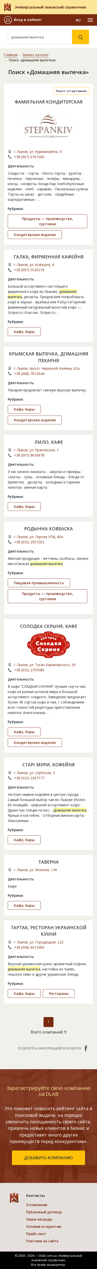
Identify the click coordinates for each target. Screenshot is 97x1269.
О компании (36, 1204)
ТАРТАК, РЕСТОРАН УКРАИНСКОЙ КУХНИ (49, 930)
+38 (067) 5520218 (29, 269)
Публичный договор (44, 1212)
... (38, 199)
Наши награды (39, 1219)
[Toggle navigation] (90, 20)
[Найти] (80, 37)
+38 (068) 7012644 (29, 373)
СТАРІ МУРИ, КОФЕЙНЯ (48, 765)
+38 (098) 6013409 (29, 947)
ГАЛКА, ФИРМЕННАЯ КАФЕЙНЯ (49, 257)
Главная (11, 54)
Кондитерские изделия (35, 234)
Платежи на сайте (42, 1241)
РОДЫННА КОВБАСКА (48, 529)
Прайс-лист (36, 1233)
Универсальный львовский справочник (50, 7)
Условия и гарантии (43, 1226)
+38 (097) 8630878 (29, 455)
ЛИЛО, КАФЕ (48, 442)
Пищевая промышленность (39, 582)
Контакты (35, 1195)
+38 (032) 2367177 (29, 778)
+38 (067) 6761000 (29, 156)
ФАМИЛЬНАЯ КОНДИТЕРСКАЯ (49, 102)
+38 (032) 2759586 (29, 670)
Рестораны (59, 993)
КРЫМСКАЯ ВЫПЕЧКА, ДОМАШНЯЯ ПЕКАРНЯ (48, 357)
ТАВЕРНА (48, 862)
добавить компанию (48, 1157)
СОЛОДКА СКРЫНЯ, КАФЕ (48, 626)
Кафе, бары (24, 331)
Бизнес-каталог (36, 54)
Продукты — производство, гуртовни (47, 221)
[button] (23, 20)
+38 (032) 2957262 (29, 542)
